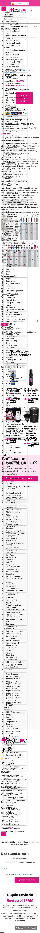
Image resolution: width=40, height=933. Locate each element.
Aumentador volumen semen (13, 620)
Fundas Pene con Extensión (11, 137)
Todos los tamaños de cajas (13, 777)
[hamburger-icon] (3, 8)
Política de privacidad (24, 874)
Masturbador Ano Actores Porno (14, 151)
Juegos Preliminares (13, 703)
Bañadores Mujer (12, 341)
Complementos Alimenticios (11, 627)
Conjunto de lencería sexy (15, 319)
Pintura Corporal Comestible (11, 594)
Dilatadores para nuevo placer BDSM (13, 435)
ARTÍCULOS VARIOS (9, 706)
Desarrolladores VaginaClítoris (11, 80)
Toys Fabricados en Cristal (12, 223)
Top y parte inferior (13, 303)
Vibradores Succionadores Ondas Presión (15, 51)
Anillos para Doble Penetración (11, 127)
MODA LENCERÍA (8, 258)
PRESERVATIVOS (12, 772)
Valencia (9, 707)
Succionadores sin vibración (11, 89)
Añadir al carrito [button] (33, 400)
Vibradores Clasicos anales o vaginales (15, 37)
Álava (8, 503)
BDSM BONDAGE (8, 413)
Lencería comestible (13, 410)
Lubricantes (31, 26)
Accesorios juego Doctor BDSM (14, 425)
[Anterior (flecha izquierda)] (1, 932)
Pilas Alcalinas (11, 769)
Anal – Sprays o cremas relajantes (13, 580)
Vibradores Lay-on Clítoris (12, 32)
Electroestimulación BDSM (12, 254)
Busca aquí (6, 16)
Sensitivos (9, 824)
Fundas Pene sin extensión (11, 132)
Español (17, 3)
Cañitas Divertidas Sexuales (11, 739)
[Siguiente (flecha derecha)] (3, 932)
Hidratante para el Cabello (11, 651)
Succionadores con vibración (12, 94)
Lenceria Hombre (12, 381)
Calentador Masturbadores (10, 161)
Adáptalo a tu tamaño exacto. (13, 794)
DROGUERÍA (10, 503)
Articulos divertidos (13, 712)
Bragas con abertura (13, 283)
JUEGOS (8, 669)
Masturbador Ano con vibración (13, 177)
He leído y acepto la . (18, 874)
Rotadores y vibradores (10, 828)
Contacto (5, 772)
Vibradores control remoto (12, 46)
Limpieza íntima (12, 667)
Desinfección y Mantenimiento (10, 658)
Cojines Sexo (10, 500)
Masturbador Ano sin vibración (12, 173)
